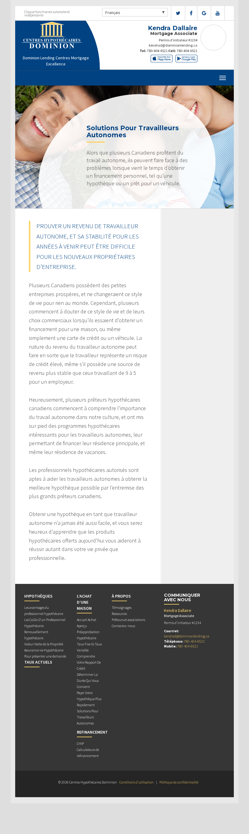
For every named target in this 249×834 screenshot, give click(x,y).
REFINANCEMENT (92, 732)
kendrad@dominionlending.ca (173, 45)
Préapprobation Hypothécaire (88, 635)
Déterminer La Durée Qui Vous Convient (88, 680)
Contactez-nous (123, 625)
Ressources (119, 613)
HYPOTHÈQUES (38, 596)
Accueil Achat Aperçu (86, 622)
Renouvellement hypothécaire (36, 635)
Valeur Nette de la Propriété (43, 644)
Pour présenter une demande (45, 656)
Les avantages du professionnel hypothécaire (43, 610)
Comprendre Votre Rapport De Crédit (89, 662)
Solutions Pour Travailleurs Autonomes (87, 717)
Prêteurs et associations (128, 619)
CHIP (80, 743)
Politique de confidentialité (178, 782)
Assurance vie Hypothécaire (43, 650)
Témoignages (121, 607)
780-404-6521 (157, 50)
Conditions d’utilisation (136, 782)
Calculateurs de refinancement (88, 752)
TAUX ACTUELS (38, 662)
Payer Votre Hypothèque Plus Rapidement (89, 698)
